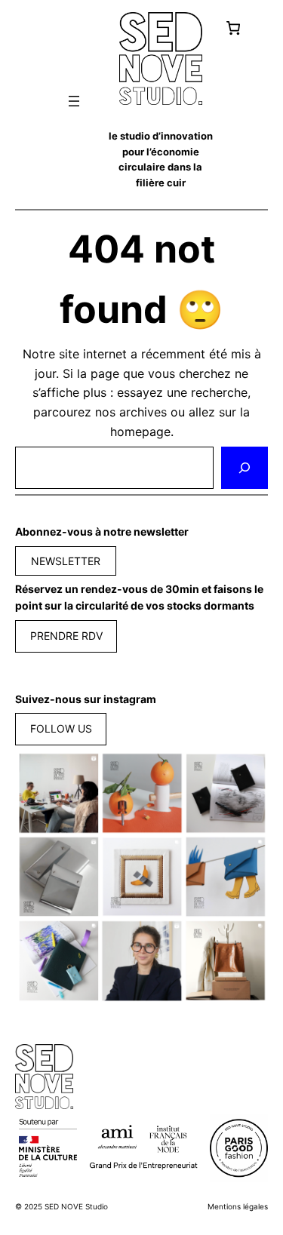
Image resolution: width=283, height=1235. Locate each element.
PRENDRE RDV (66, 635)
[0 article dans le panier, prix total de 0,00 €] (233, 28)
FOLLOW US (61, 728)
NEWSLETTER (65, 561)
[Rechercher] (244, 468)
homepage (140, 431)
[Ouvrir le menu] (74, 101)
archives (143, 411)
